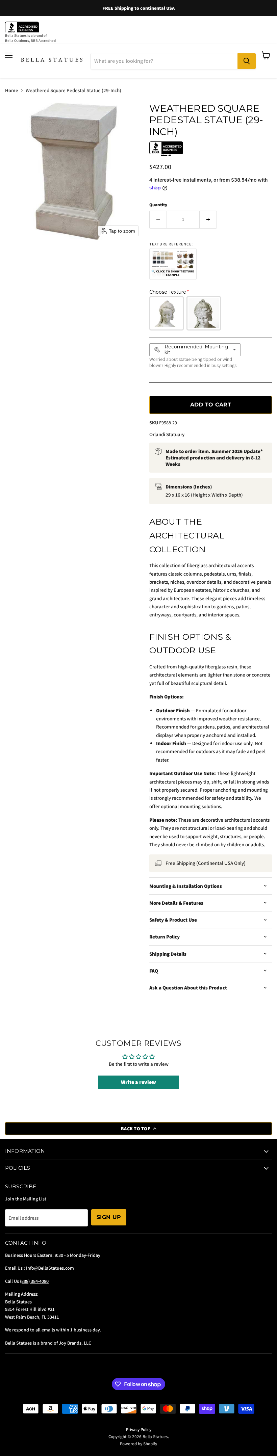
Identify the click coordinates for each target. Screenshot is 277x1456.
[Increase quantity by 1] (208, 219)
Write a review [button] (138, 1082)
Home (11, 90)
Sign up (109, 1217)
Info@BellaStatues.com (50, 1268)
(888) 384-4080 (34, 1281)
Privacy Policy (138, 1429)
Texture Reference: (171, 244)
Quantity (158, 204)
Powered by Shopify (138, 1444)
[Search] (246, 61)
